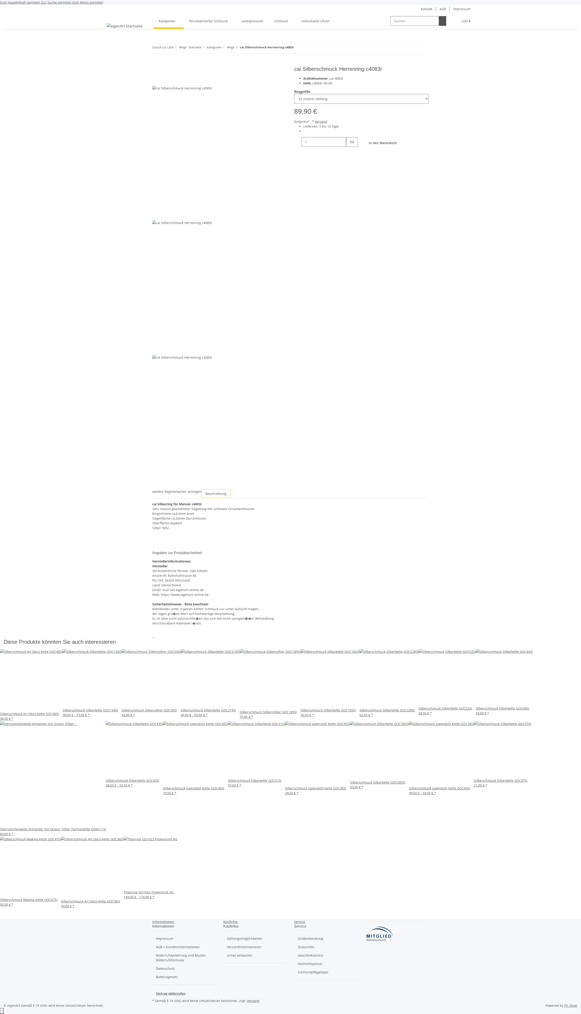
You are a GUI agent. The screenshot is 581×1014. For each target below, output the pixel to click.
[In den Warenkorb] (156, 63)
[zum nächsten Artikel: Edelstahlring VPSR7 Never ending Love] (305, 48)
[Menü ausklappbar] (112, 17)
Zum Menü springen (87, 2)
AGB (443, 9)
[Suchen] (442, 21)
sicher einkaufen (239, 955)
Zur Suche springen (56, 2)
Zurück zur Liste (163, 47)
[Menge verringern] (297, 142)
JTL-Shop (570, 1005)
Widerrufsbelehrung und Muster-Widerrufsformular (181, 957)
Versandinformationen (244, 947)
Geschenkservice (310, 955)
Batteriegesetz (167, 977)
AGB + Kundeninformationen (178, 947)
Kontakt (426, 9)
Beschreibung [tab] (215, 493)
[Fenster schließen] (156, 71)
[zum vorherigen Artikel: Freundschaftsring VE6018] (297, 48)
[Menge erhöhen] (349, 152)
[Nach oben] (2, 1011)
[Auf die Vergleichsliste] (156, 80)
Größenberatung (310, 938)
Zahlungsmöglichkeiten (244, 938)
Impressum (461, 9)
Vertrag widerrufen (170, 993)
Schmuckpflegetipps (313, 972)
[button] (453, 21)
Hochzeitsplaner (310, 964)
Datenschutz (165, 968)
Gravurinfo (306, 947)
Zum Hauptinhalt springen (20, 2)
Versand (321, 121)
